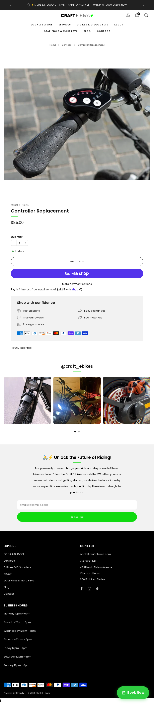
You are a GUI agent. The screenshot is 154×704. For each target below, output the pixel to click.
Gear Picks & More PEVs (61, 31)
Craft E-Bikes (20, 205)
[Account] (128, 15)
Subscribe (77, 517)
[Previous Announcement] (10, 4)
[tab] (75, 431)
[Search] (146, 15)
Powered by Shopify (14, 693)
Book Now (135, 692)
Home (53, 44)
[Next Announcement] (143, 4)
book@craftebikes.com (95, 554)
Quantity (16, 237)
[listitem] (77, 5)
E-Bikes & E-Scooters (92, 24)
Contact (103, 31)
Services (65, 24)
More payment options (77, 284)
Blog (87, 31)
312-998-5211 (88, 561)
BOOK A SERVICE (42, 24)
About (118, 24)
